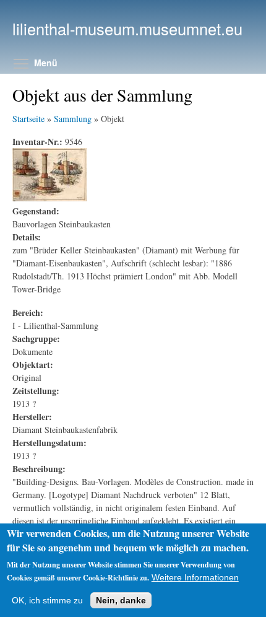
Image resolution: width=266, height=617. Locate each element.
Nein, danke (121, 600)
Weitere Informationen (195, 577)
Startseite (28, 119)
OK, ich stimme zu (47, 600)
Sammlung (73, 119)
